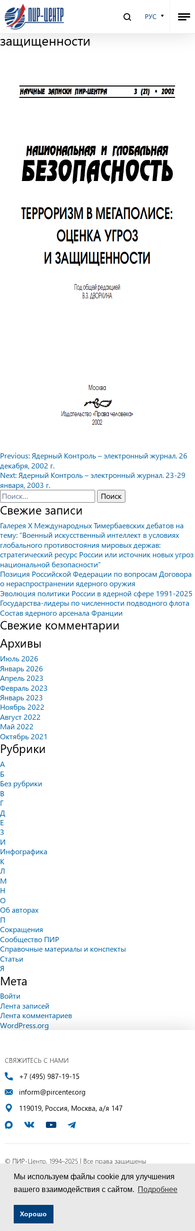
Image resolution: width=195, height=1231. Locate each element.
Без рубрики (21, 783)
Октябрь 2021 (24, 736)
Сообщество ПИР (29, 939)
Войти (10, 996)
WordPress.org (24, 1025)
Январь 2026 (21, 668)
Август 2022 (20, 717)
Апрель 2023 (22, 678)
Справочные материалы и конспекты (63, 949)
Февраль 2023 (24, 688)
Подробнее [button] (157, 1189)
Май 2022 (17, 726)
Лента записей (24, 1006)
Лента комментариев (36, 1015)
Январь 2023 (21, 697)
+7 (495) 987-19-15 (49, 1076)
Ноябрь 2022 (22, 707)
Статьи (11, 959)
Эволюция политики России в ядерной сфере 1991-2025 (96, 593)
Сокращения (21, 929)
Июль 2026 (19, 658)
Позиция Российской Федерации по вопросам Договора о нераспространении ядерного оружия (96, 578)
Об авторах (19, 910)
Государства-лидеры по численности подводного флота (94, 603)
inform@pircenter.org (52, 1092)
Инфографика (23, 851)
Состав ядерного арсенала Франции (61, 613)
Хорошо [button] (33, 1214)
